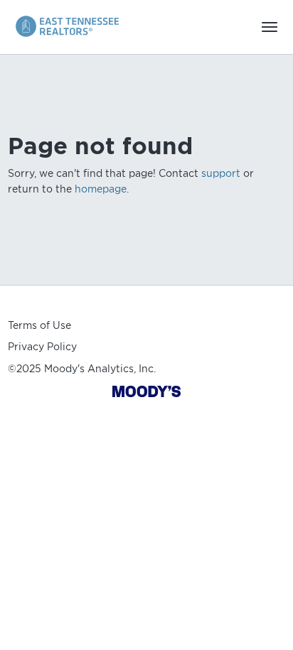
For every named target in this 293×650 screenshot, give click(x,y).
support (220, 173)
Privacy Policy (42, 346)
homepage (101, 189)
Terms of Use (39, 325)
